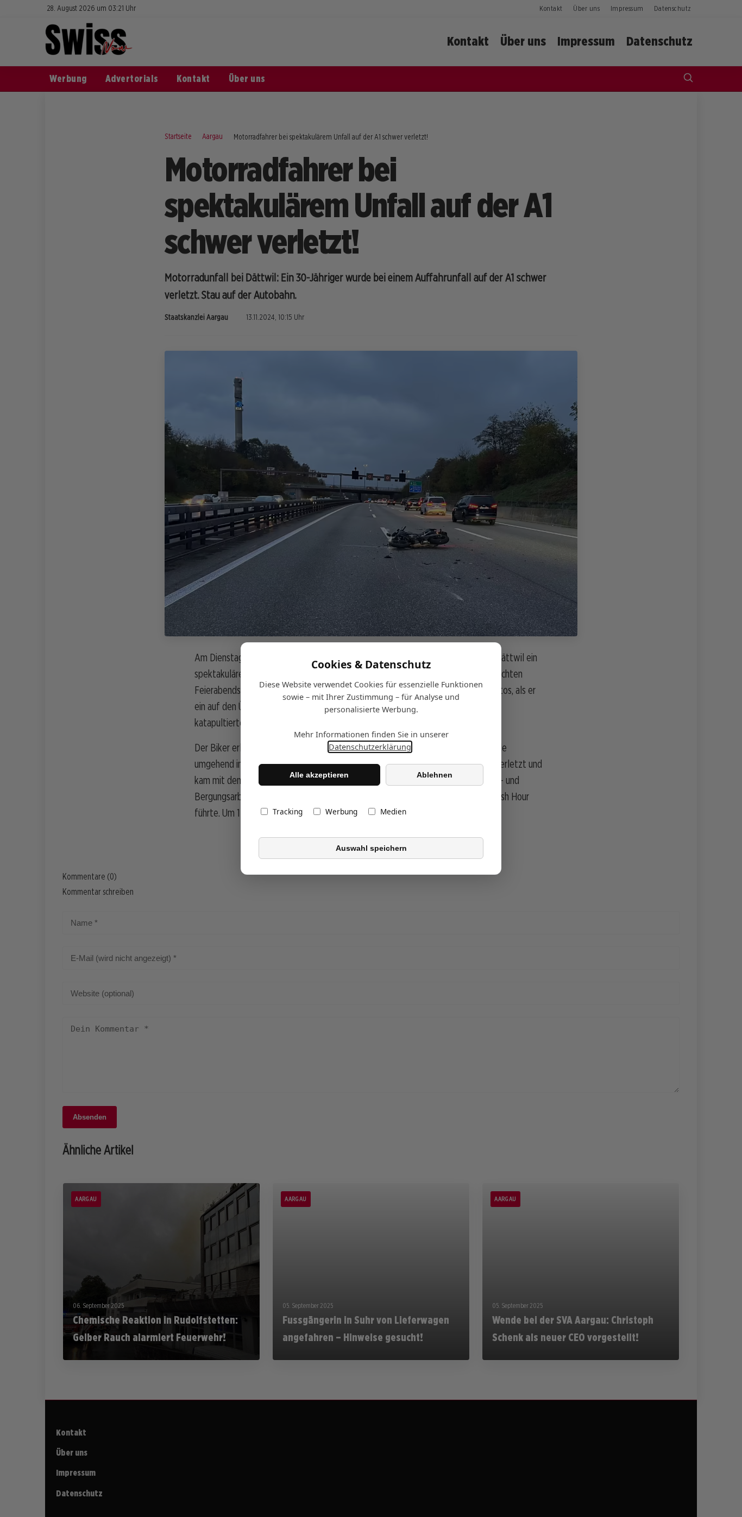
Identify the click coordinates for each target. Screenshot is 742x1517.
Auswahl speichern (371, 848)
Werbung (341, 811)
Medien (393, 811)
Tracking (288, 811)
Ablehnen (434, 774)
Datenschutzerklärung (370, 747)
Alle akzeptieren (319, 774)
